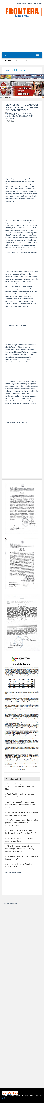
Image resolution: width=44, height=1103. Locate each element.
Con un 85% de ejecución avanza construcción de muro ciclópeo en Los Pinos (19, 786)
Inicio (6, 55)
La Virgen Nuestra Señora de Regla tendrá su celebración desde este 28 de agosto (20, 804)
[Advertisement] (22, 35)
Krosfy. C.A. (38, 1096)
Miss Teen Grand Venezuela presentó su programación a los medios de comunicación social (21, 822)
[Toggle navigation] (37, 55)
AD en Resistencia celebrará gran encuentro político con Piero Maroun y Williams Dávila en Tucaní (19, 848)
